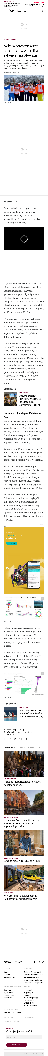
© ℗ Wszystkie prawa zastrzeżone (18, 732)
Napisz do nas (9, 977)
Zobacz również (9, 747)
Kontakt (7, 975)
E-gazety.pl (28, 993)
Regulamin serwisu (31, 977)
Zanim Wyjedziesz (10, 779)
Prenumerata (9, 995)
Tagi (39, 747)
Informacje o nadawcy (33, 980)
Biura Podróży (10, 40)
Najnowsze (32, 747)
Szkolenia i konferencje (13, 1013)
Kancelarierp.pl (30, 1000)
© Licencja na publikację (14, 730)
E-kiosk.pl (28, 990)
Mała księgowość (31, 998)
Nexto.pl (27, 995)
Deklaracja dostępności (33, 982)
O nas (6, 972)
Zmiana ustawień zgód (33, 975)
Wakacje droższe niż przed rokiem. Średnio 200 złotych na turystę (31, 713)
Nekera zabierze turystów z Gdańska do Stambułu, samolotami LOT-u (30, 400)
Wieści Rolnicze (30, 1003)
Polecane (21, 747)
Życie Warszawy (30, 1005)
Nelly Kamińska (10, 202)
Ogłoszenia (8, 993)
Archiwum (8, 998)
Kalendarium (29, 1017)
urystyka (21, 11)
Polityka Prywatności (32, 972)
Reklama (7, 990)
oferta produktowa (11, 1021)
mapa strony (9, 1017)
